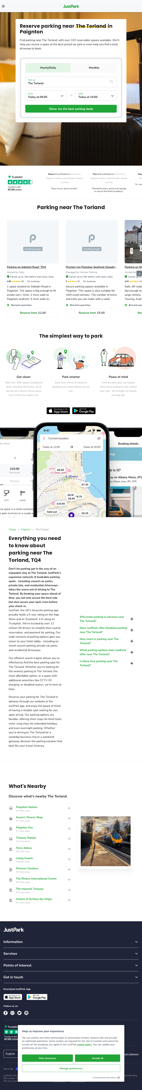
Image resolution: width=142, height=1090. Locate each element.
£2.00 (33, 313)
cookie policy (84, 1044)
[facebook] (5, 1013)
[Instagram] (12, 1013)
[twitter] (19, 1013)
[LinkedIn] (26, 1013)
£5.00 (92, 313)
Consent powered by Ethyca (104, 1077)
